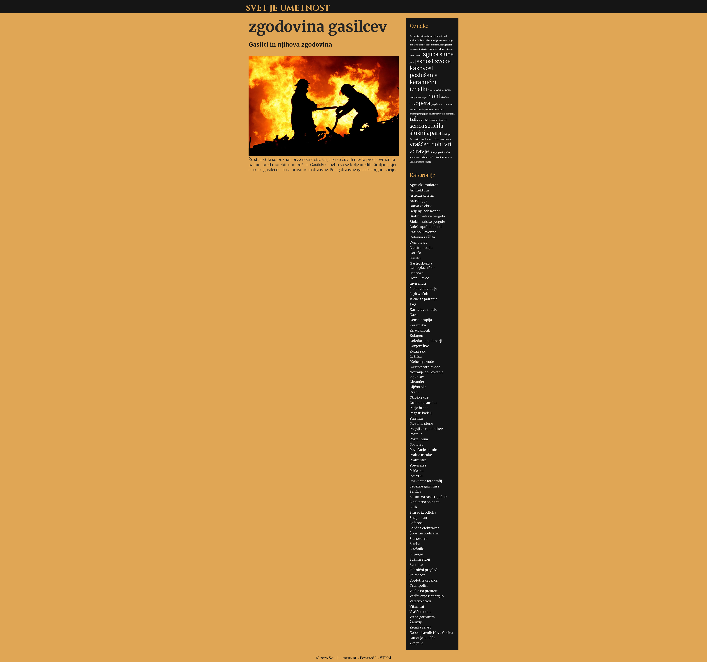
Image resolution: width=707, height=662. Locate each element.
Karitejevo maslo (423, 309)
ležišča (448, 90)
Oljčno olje (418, 387)
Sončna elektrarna (424, 528)
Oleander (417, 382)
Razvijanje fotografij (426, 481)
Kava (414, 315)
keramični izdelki (423, 86)
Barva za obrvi (421, 206)
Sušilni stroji (420, 559)
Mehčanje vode (422, 362)
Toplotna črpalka (423, 580)
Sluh (413, 507)
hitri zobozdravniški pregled (439, 45)
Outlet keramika (423, 403)
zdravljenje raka (437, 152)
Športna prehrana (424, 533)
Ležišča (416, 356)
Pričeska (416, 471)
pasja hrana (436, 104)
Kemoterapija (421, 320)
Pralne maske (421, 455)
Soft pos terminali (418, 139)
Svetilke (416, 565)
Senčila (415, 491)
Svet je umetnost (288, 8)
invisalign (423, 49)
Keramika (418, 325)
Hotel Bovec (419, 278)
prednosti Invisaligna (434, 109)
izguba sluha (437, 54)
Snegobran (418, 517)
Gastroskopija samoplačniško (422, 265)
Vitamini (417, 606)
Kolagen (416, 335)
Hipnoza (416, 273)
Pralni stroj (419, 460)
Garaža (415, 253)
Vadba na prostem (424, 591)
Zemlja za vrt (420, 627)
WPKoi (385, 657)
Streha (415, 544)
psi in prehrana (447, 114)
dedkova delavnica (425, 40)
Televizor (417, 575)
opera (423, 103)
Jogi (413, 304)
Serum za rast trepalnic (428, 497)
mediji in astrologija (419, 97)
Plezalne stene (421, 423)
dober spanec (419, 45)
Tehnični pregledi (424, 570)
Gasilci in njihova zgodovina (290, 44)
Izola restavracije (423, 288)
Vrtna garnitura (422, 617)
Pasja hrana (419, 408)
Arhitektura (419, 190)
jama (412, 62)
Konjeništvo (419, 346)
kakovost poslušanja (424, 72)
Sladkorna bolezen (424, 502)
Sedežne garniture (424, 486)
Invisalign (418, 283)
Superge (416, 554)
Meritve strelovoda (425, 367)
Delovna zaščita (422, 237)
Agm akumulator (424, 185)
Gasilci (415, 258)
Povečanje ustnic (423, 450)
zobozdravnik (427, 157)
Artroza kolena (422, 195)
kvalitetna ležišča (436, 90)
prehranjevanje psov (419, 114)
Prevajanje (418, 465)
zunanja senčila (423, 162)
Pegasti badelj (421, 413)
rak (414, 118)
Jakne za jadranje (423, 299)
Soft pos (447, 134)
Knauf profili (420, 330)
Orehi (414, 392)
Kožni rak (417, 351)
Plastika (416, 418)
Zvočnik (416, 643)
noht (434, 96)
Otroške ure (419, 397)
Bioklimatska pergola (427, 216)
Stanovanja (419, 538)
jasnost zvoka (433, 61)
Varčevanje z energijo (427, 596)
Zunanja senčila (422, 638)
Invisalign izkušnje (437, 49)
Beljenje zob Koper (425, 211)
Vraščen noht (420, 612)
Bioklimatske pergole (427, 221)
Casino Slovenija (423, 232)
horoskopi (414, 49)
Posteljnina (419, 439)
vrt (448, 144)
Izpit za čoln (419, 294)
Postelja (416, 434)
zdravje (419, 151)
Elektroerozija (421, 248)
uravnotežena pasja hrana (438, 139)
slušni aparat (427, 133)
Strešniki (417, 549)
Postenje (416, 444)
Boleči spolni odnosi (426, 227)
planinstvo (447, 104)
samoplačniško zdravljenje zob (433, 120)
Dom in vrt (418, 242)
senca (417, 125)
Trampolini (419, 585)
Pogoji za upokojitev (426, 429)
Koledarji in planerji (426, 341)
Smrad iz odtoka (423, 512)
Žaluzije (416, 622)
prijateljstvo (434, 114)
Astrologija (414, 36)
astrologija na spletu (429, 36)
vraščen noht (427, 144)
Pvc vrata (417, 476)
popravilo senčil (417, 109)
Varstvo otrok (420, 601)
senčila (434, 125)
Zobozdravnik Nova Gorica (431, 633)
